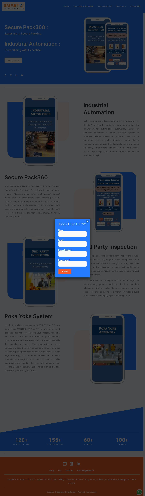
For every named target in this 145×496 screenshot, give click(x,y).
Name (61, 230)
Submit (65, 271)
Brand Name (64, 260)
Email (61, 240)
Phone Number (65, 250)
